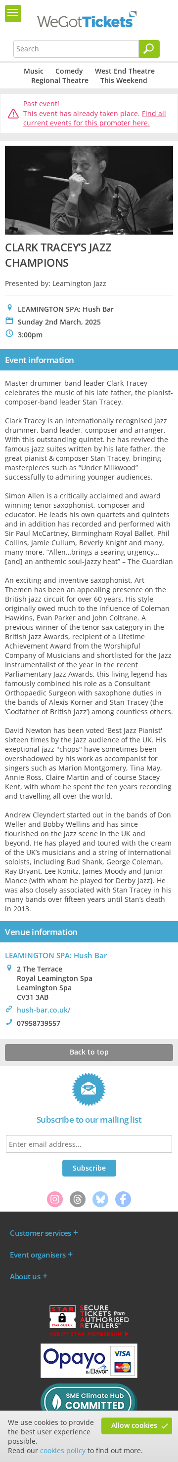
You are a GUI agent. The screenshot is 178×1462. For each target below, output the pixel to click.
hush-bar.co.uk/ (43, 1010)
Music (34, 71)
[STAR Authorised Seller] (89, 1335)
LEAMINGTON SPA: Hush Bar (56, 955)
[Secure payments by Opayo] (89, 1375)
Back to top (89, 1051)
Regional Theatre (60, 80)
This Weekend (123, 80)
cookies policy (63, 1450)
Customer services (40, 1233)
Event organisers (37, 1254)
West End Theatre (125, 71)
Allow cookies (134, 1425)
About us (25, 1276)
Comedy (69, 71)
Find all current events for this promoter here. (94, 118)
